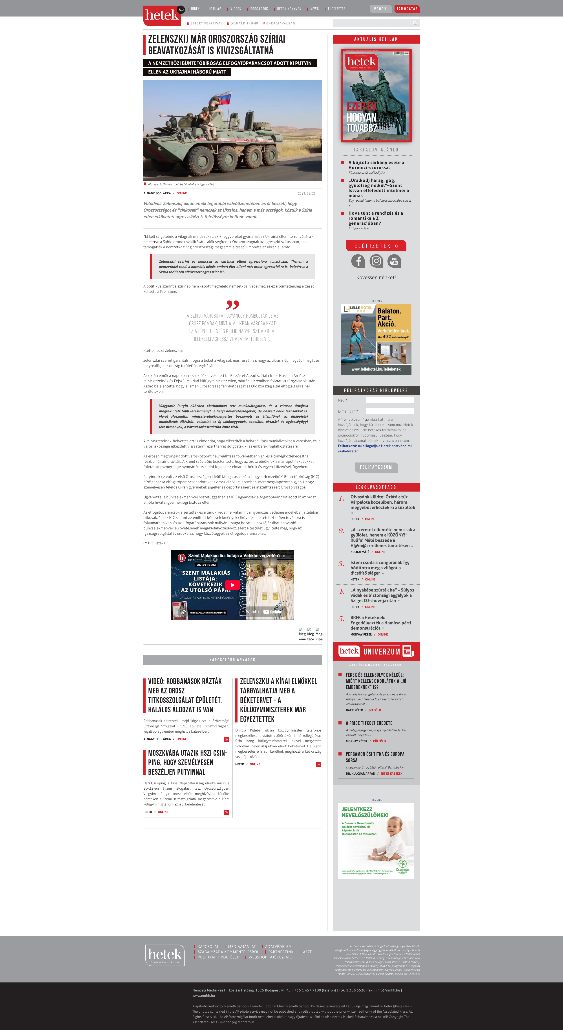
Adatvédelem (278, 946)
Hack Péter (354, 710)
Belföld (375, 710)
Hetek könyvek (289, 9)
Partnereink (281, 952)
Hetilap (215, 9)
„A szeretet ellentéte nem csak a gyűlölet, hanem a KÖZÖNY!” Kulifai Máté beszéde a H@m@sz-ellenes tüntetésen (383, 537)
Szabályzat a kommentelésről (228, 952)
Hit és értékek (391, 773)
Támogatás (407, 9)
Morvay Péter (361, 634)
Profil (381, 9)
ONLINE (182, 193)
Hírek (195, 9)
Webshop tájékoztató (270, 957)
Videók (235, 9)
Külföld (379, 741)
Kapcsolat (208, 946)
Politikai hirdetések (218, 957)
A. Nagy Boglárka (157, 193)
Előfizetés (337, 9)
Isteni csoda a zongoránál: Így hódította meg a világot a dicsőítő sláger (380, 568)
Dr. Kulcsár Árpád (360, 773)
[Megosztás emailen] (302, 635)
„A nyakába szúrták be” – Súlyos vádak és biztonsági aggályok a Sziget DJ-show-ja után (382, 595)
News (315, 9)
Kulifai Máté (360, 552)
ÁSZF (307, 952)
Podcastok (259, 9)
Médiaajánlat (242, 946)
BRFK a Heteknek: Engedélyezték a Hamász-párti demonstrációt (381, 623)
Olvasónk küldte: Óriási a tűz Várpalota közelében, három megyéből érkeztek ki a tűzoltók (383, 504)
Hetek (147, 812)
